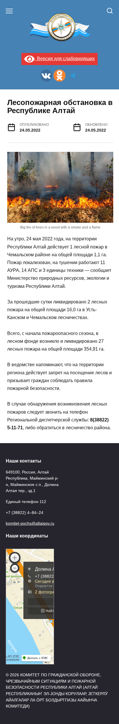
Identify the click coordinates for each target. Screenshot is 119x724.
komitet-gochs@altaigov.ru (30, 523)
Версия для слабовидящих (65, 58)
